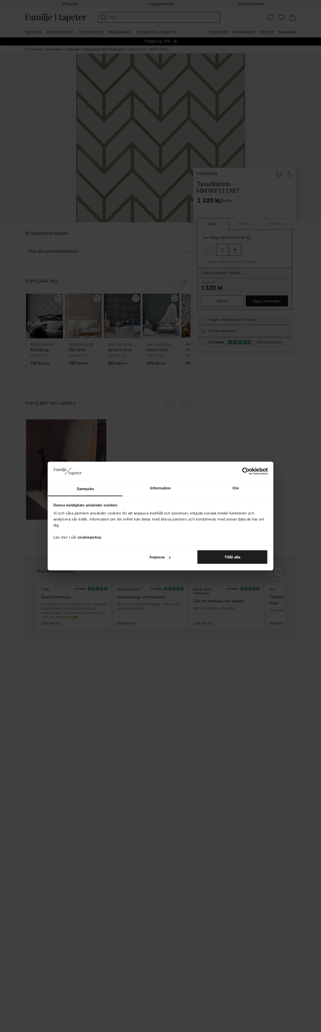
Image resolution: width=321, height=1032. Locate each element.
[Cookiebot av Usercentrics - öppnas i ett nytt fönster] (246, 471)
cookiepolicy (89, 537)
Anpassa (157, 557)
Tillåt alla (232, 557)
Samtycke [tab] (85, 488)
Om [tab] (235, 488)
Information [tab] (160, 488)
